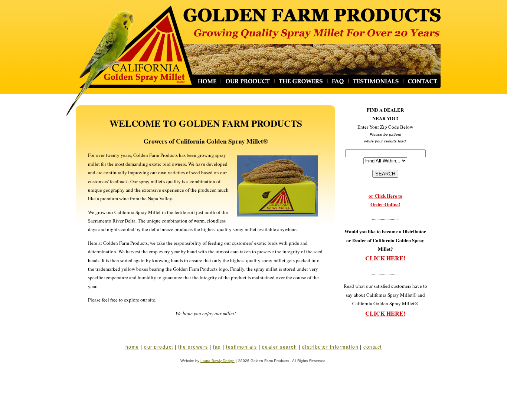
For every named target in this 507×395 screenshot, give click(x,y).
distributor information (330, 347)
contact (372, 347)
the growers (193, 347)
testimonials (241, 347)
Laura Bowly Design (217, 361)
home (132, 347)
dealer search (279, 347)
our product (158, 347)
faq (217, 347)
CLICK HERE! (385, 258)
